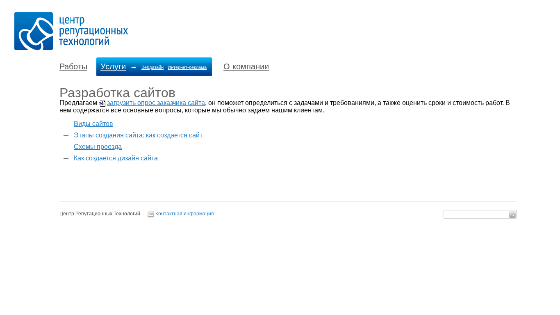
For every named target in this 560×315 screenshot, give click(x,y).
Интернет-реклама (187, 67)
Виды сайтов (93, 123)
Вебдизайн (152, 67)
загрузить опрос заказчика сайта (156, 102)
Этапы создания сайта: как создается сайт (138, 135)
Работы (73, 66)
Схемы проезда (98, 146)
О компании (246, 66)
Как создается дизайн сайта (116, 158)
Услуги (113, 66)
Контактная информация (184, 214)
